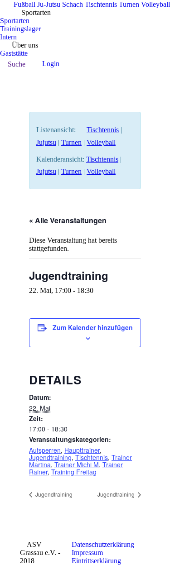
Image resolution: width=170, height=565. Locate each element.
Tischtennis (103, 130)
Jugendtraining (50, 457)
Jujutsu (46, 142)
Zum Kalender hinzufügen (93, 327)
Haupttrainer (82, 450)
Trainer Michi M (76, 464)
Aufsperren (45, 450)
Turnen (71, 142)
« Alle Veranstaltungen (68, 220)
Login (50, 63)
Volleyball (101, 142)
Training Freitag (74, 471)
